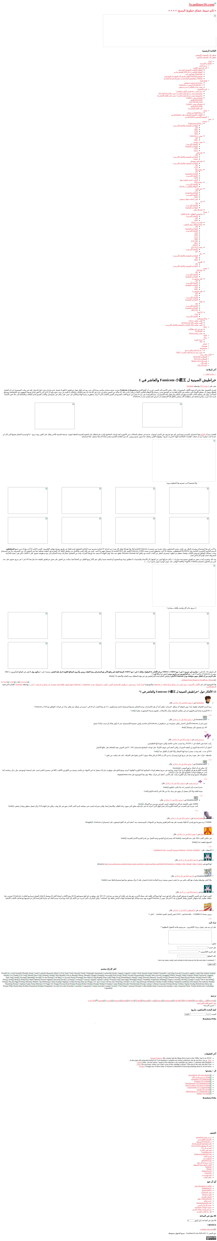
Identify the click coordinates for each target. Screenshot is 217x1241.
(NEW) (195, 245)
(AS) (196, 233)
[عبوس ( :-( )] (184, 973)
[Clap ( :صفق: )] (140, 977)
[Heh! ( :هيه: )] (196, 975)
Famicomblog (207, 1190)
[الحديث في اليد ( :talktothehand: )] (207, 980)
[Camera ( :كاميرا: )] (131, 986)
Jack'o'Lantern (199, 818)
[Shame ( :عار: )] (45, 975)
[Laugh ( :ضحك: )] (191, 973)
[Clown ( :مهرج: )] (86, 980)
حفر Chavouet (206, 1192)
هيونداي (204, 346)
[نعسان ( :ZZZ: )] (153, 977)
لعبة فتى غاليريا (206, 1150)
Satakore (208, 1167)
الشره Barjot (207, 1194)
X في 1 (32, 684)
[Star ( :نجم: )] (33, 984)
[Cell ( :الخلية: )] (144, 986)
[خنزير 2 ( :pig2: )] (12, 982)
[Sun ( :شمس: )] (28, 984)
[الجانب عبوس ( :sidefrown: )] (157, 975)
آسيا (142, 684)
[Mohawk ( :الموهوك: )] (25, 980)
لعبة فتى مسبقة (197, 161)
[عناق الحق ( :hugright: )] (98, 977)
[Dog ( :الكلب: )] (90, 982)
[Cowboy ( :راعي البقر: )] (79, 980)
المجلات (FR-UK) (200, 359)
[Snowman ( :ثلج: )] (194, 982)
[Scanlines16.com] (202, 4)
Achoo (141, 1066)
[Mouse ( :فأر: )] (29, 982)
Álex (139, 1064)
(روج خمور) (198, 340)
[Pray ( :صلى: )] (140, 980)
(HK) (196, 130)
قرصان (38, 684)
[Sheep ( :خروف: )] (5, 982)
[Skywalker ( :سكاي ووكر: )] (204, 982)
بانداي (205, 344)
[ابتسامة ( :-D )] (197, 973)
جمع (210, 119)
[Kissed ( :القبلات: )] (18, 973)
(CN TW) (194, 241)
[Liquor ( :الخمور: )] (162, 984)
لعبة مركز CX (206, 1148)
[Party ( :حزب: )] (5, 980)
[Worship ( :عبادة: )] (133, 980)
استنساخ (99, 684)
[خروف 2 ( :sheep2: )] (208, 984)
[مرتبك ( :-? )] (107, 973)
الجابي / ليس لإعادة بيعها (189, 180)
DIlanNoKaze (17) (193, 1091)
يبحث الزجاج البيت (205, 1205)
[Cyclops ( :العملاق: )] (71, 980)
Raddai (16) (201, 1093)
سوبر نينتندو (198, 142)
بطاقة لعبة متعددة (58, 684)
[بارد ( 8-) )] (133, 973)
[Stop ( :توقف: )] (17, 977)
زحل (201, 254)
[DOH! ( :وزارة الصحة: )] (184, 980)
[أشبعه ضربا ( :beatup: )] (38, 975)
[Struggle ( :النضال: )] (166, 975)
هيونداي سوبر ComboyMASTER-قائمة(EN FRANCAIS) (194, 100)
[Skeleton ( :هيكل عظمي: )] (151, 982)
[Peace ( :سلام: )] (62, 984)
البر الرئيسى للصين (200, 68)
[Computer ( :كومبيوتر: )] (86, 986)
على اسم (212, 948)
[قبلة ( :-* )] (150, 973)
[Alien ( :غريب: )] (100, 980)
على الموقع (211, 956)
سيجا (205, 212)
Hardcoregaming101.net (203, 1154)
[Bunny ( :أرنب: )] (143, 982)
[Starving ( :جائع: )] (125, 980)
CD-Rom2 (199, 331)
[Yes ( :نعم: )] (71, 973)
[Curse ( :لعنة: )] (106, 980)
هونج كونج (69, 684)
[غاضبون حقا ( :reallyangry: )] (118, 973)
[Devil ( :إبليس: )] (64, 980)
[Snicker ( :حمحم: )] (203, 975)
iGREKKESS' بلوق (204, 1199)
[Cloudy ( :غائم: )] (22, 984)
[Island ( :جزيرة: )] (169, 986)
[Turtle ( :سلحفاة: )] (181, 984)
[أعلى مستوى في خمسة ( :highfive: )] (116, 977)
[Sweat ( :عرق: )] (131, 975)
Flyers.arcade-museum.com (202, 1144)
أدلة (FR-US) (202, 365)
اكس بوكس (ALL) (196, 321)
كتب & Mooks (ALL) (199, 361)
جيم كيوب (199, 189)
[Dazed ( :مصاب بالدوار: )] (148, 975)
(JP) (196, 128)
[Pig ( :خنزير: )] (17, 982)
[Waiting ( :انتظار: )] (163, 980)
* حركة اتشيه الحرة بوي (194, 350)
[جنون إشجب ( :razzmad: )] (185, 977)
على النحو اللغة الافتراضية (206, 1003)
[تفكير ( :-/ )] (90, 973)
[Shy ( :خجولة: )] (31, 973)
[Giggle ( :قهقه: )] (210, 975)
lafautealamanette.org (204, 1203)
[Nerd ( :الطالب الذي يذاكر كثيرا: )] (11, 980)
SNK (205, 335)
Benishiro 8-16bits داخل (203, 1186)
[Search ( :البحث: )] (101, 986)
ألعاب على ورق (206, 354)
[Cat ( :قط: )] (137, 982)
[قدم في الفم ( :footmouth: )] (72, 975)
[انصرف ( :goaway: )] (66, 977)
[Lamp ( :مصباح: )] (108, 986)
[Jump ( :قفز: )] (134, 977)
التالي (206, 374)
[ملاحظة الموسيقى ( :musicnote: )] (191, 986)
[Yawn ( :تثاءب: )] (160, 977)
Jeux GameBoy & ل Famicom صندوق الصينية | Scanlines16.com (177, 850)
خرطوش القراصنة (121, 684)
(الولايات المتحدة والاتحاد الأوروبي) (185, 126)
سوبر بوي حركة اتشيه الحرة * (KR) (189, 352)
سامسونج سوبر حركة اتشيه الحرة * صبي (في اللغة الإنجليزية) (180, 96)
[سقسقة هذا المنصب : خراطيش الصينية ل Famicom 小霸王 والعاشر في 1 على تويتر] (13, 682)
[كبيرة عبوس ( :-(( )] (176, 973)
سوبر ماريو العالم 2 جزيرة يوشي (191, 87)
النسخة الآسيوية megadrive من (196, 117)
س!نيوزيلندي (199, 739)
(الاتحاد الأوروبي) (192, 144)
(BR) (196, 239)
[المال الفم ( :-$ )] (84, 975)
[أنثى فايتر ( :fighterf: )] (47, 980)
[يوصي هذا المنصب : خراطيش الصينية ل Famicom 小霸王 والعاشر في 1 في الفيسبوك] (5, 682)
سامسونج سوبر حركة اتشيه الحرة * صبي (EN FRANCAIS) (180, 93)
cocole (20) (201, 1089)
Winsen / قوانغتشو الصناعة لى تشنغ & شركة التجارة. (183, 78)
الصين (110, 684)
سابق (213, 374)
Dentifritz (190, 386)
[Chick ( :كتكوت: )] (126, 982)
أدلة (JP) (204, 363)
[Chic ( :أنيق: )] (139, 973)
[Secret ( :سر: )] (38, 977)
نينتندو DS (199, 169)
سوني (205, 268)
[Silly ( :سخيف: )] (56, 973)
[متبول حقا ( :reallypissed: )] (196, 977)
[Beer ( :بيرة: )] (175, 984)
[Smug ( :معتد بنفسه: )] (94, 975)
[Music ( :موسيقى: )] (17, 980)
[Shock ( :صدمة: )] (77, 973)
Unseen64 (208, 1173)
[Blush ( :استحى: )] (25, 973)
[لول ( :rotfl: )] (62, 973)
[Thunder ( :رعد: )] (9, 984)
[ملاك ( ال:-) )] (93, 980)
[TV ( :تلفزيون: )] (119, 986)
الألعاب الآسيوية (206, 63)
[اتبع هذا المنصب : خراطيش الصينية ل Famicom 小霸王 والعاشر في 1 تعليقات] (18, 682)
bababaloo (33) (196, 1079)
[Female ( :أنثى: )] (109, 984)
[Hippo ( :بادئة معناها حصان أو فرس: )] (65, 982)
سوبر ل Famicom (196, 136)
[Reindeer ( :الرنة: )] (200, 984)
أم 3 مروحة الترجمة (204, 1163)
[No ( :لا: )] (67, 973)
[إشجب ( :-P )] (145, 973)
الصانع (202, 434)
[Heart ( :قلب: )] (96, 984)
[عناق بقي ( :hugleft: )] (107, 977)
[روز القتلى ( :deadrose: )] (71, 984)
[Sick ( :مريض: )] (165, 977)
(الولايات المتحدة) (191, 146)
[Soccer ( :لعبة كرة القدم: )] (63, 986)
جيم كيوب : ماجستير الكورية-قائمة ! (189, 91)
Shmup (209, 1169)
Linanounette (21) (193, 1087)
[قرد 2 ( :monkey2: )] (37, 982)
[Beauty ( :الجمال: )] (50, 973)
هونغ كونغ (203, 81)
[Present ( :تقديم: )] (70, 986)
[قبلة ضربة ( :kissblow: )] (88, 977)
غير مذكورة (46, 684)
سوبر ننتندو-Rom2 (196, 333)
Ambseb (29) (199, 1081)
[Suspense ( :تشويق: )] (155, 980)
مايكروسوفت (202, 318)
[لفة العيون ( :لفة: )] (117, 975)
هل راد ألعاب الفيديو (204, 1212)
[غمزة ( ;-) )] (156, 973)
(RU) (196, 243)
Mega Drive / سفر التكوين (193, 224)
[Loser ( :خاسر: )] (197, 980)
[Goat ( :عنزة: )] (72, 982)
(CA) (196, 237)
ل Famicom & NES (195, 123)
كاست (200, 262)
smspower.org (207, 1171)
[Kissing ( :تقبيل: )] (80, 977)
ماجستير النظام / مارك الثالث (192, 214)
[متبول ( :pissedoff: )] (207, 977)
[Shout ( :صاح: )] (6, 975)
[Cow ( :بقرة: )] (102, 982)
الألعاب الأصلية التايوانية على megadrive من (187, 115)
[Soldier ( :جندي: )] (185, 982)
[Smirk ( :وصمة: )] (190, 975)
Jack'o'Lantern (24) (192, 1085)
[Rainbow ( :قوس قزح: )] (201, 986)
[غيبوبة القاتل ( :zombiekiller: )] (168, 982)
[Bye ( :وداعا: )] (73, 977)
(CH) (196, 132)
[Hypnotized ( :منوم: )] (139, 975)
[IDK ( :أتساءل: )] (173, 975)
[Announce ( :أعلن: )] (161, 986)
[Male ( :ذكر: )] (102, 984)
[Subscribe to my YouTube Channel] (214, 32)
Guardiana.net (207, 1152)
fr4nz (202, 834)
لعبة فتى (199, 153)
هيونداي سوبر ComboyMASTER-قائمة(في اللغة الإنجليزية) (194, 106)
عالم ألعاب (207, 1177)
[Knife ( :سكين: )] (26, 986)
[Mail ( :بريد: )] (149, 986)
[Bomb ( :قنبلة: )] (41, 986)
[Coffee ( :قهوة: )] (155, 984)
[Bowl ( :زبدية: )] (126, 984)
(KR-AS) (194, 310)
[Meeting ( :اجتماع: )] (31, 977)
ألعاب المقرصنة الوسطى (202, 1165)
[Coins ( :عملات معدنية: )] (94, 986)
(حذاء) (195, 150)
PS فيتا (200, 312)
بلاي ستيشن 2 (197, 279)
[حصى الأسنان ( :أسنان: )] (14, 975)
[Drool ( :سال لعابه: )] (4, 973)
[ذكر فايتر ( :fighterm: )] (35, 980)
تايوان (205, 110)
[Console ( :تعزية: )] (78, 986)
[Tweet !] (214, 26)
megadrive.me (207, 1160)
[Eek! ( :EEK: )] (125, 975)
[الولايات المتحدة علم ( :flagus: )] (46, 984)
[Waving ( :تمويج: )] (23, 977)
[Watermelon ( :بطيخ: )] (134, 984)
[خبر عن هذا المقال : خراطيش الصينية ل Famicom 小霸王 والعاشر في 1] (24, 682)
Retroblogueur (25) (192, 1083)
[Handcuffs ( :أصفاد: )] (18, 986)
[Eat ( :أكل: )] (119, 980)
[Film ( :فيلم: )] (124, 986)
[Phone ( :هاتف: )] (138, 986)
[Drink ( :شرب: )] (169, 984)
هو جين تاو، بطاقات (195, 329)
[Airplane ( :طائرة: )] (182, 986)
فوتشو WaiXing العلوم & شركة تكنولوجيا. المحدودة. (183, 76)
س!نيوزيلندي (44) (199, 1077)
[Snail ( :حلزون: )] (193, 984)
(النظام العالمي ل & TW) (188, 186)
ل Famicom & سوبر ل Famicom (191, 85)
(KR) (196, 134)
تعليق (214, 944)
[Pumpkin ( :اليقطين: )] (48, 986)
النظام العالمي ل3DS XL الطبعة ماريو (188, 72)
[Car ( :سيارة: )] (175, 986)
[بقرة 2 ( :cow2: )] (96, 982)
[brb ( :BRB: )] (154, 986)
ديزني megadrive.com (204, 1137)
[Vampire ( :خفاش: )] (178, 982)
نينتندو (205, 121)
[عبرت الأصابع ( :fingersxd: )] (174, 980)
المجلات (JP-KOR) (200, 357)
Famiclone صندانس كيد (194, 74)
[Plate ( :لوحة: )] (120, 984)
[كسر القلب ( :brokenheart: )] (87, 984)
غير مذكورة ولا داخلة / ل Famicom (166, 684)
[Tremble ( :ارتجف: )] (147, 980)
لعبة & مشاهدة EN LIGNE (201, 1146)
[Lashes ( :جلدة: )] (42, 973)
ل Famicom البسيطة (204, 1142)
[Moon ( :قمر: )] (39, 984)
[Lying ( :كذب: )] (191, 980)
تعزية (93, 684)
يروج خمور (203, 66)
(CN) (196, 167)
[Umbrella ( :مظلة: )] (209, 986)
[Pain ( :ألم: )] (83, 973)
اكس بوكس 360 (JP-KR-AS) (192, 323)
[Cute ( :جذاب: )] (36, 973)
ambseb (201, 910)
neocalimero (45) (195, 1075)
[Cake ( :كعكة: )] (149, 984)
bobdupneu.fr (207, 1188)
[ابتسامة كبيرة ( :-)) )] (205, 973)
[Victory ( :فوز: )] (113, 980)
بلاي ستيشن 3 (197, 291)
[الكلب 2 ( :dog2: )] (84, 982)
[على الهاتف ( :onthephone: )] (48, 977)
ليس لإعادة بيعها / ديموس (188, 199)
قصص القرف (207, 1197)
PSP (201, 302)
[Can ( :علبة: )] (115, 984)
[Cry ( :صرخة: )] (168, 973)
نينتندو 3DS (198, 182)
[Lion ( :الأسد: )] (53, 982)
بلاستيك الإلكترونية (205, 1139)
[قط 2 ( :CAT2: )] (132, 982)
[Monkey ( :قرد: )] (46, 982)
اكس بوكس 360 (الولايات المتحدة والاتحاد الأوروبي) (184, 325)
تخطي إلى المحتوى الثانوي (206, 57)
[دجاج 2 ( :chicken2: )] (110, 982)
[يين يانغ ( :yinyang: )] (55, 984)
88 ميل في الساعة (209, 1220)
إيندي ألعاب (207, 1156)
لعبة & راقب (198, 210)
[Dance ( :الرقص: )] (146, 977)
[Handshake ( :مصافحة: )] (126, 977)
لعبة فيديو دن (207, 1175)
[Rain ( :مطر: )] (16, 984)
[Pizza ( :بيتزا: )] (143, 984)
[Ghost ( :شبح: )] (158, 982)
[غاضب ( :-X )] (127, 973)
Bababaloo (200, 703)
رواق (205, 337)
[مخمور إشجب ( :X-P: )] (174, 977)
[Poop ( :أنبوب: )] (6, 986)
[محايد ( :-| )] (162, 973)
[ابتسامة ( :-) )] (213, 973)
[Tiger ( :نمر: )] (187, 984)
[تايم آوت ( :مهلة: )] (9, 977)
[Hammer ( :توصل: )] (33, 986)
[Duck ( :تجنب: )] (78, 982)
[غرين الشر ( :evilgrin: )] (23, 975)
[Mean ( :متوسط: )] (31, 975)
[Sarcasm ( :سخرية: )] (109, 975)
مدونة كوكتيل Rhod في (203, 1207)
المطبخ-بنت (207, 1158)
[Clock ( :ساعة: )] (114, 986)
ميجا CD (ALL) (197, 247)
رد (210, 715)
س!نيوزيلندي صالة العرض (202, 1209)
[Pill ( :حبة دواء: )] (11, 986)
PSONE (200, 270)
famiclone (86, 684)
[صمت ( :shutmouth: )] (60, 975)
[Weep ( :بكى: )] (179, 975)
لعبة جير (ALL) (197, 222)
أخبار (210, 61)
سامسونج (203, 348)
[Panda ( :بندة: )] (22, 982)
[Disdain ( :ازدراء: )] (101, 975)
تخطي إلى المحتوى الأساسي (205, 55)
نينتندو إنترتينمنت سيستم (193, 83)
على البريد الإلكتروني (207, 952)
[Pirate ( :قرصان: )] (212, 982)
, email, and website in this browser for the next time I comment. (186, 960)
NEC (205, 327)
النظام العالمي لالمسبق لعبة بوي (190, 70)
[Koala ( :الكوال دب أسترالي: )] (59, 982)
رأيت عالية (208, 1201)
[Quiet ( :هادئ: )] (52, 975)
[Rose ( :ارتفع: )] (78, 984)
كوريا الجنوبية (202, 89)
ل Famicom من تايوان (195, 113)
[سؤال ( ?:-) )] (99, 973)
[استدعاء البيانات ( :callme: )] (58, 977)
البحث (214, 1014)
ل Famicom (78, 684)
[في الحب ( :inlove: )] (11, 973)
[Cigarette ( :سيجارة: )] (108, 988)
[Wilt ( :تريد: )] (184, 975)
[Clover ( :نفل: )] (56, 986)
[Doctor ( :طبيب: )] (57, 980)
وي (201, 201)
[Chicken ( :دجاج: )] (119, 982)
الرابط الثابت (211, 687)
